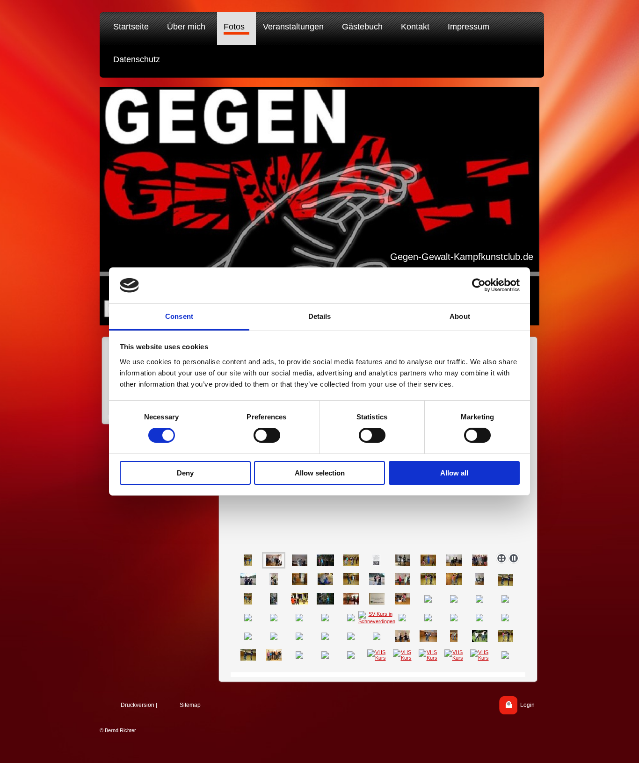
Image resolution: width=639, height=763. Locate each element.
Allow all (454, 473)
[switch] (267, 435)
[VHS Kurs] (376, 655)
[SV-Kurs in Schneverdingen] (376, 617)
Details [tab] (319, 316)
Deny (185, 473)
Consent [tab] (179, 316)
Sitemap (190, 705)
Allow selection (320, 473)
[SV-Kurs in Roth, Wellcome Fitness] (274, 655)
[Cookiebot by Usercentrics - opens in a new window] (479, 285)
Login (527, 705)
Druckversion (137, 705)
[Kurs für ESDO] (351, 560)
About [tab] (460, 316)
